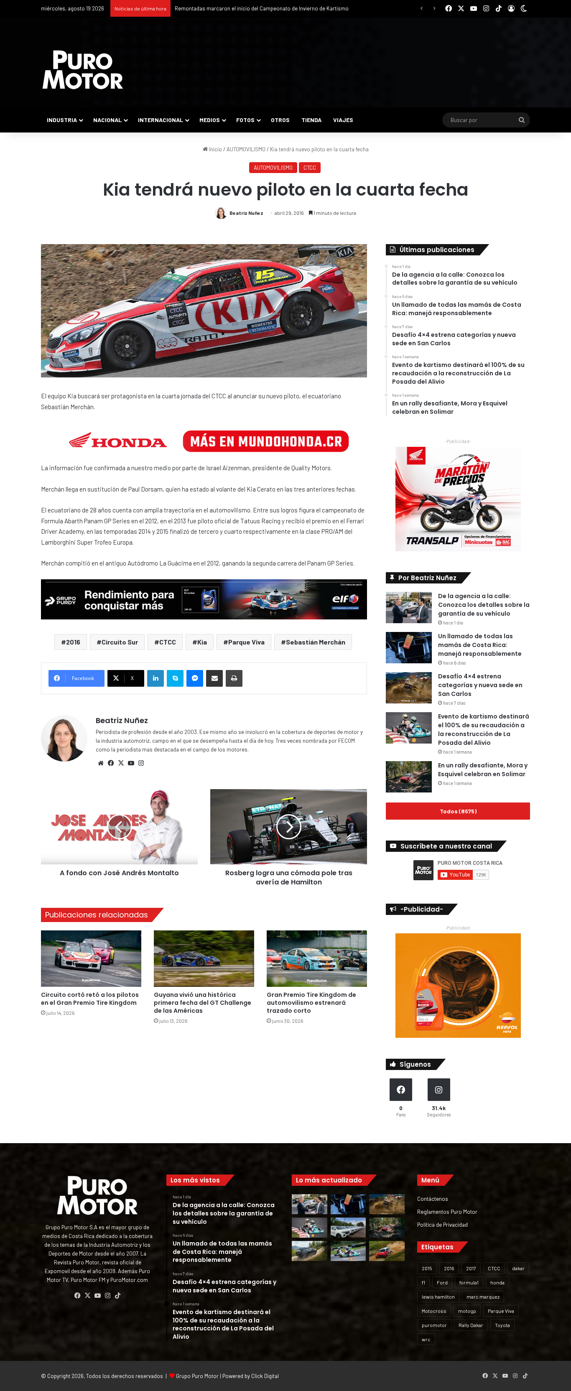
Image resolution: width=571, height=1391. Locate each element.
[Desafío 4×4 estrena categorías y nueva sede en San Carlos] (409, 687)
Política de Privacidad (442, 1224)
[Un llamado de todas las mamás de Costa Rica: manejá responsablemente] (409, 647)
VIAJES (343, 119)
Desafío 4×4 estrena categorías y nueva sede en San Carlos (480, 685)
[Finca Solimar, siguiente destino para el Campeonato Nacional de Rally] (387, 1251)
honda (497, 1282)
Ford (442, 1282)
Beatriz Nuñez (246, 213)
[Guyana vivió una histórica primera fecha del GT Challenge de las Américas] (204, 958)
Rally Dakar (471, 1325)
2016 (73, 642)
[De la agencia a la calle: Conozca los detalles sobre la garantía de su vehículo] (409, 607)
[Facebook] (111, 763)
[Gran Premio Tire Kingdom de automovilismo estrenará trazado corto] (317, 958)
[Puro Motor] (83, 70)
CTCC (309, 167)
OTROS (280, 119)
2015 (427, 1268)
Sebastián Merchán (315, 642)
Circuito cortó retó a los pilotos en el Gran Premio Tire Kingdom (90, 999)
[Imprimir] (234, 678)
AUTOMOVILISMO (246, 149)
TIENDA (311, 119)
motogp (467, 1311)
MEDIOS (209, 119)
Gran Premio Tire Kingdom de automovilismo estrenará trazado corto (311, 1003)
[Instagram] (141, 763)
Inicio (215, 149)
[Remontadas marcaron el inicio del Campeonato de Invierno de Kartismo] (348, 1251)
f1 (423, 1282)
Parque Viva (246, 642)
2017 (471, 1268)
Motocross (434, 1311)
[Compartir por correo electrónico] (214, 678)
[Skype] (175, 678)
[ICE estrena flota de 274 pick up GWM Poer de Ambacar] (348, 1228)
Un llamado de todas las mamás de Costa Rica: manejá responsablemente (480, 645)
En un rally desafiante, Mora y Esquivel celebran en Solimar (483, 769)
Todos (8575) (458, 811)
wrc (426, 1339)
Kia (202, 642)
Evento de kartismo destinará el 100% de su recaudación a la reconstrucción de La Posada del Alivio (483, 729)
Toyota (502, 1325)
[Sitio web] (101, 763)
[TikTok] (117, 1296)
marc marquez (483, 1296)
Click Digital (265, 1376)
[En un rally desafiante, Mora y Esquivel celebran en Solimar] (409, 776)
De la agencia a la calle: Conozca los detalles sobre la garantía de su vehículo (484, 605)
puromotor (434, 1325)
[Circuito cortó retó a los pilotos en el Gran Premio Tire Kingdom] (91, 958)
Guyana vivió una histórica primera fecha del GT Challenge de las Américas (202, 1003)
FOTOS (245, 119)
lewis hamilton (438, 1296)
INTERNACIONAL (160, 119)
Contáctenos (432, 1198)
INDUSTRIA (62, 119)
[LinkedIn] (155, 678)
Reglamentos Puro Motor (447, 1211)
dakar (518, 1268)
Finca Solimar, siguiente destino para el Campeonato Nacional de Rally (259, 8)
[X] (121, 763)
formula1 (469, 1282)
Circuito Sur (120, 642)
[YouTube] (131, 763)
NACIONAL (107, 119)
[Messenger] (194, 678)
